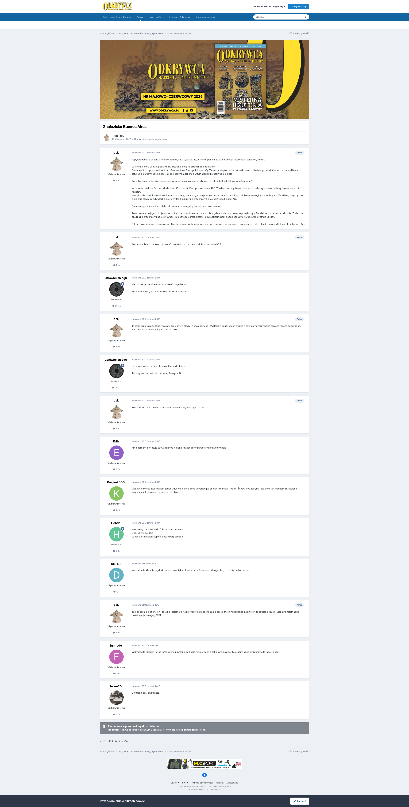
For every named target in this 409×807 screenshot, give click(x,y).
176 (118, 673)
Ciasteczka (232, 782)
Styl (184, 782)
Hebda (115, 523)
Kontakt (220, 782)
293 (117, 510)
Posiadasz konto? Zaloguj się (268, 6)
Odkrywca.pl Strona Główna (117, 17)
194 (118, 591)
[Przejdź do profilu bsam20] (116, 697)
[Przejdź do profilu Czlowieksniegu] (116, 289)
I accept (301, 801)
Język (174, 782)
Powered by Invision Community (204, 789)
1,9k (117, 180)
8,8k (117, 551)
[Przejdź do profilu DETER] (116, 575)
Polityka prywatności (202, 782)
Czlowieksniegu (116, 278)
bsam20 (116, 686)
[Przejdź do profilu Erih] (116, 452)
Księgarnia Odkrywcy (179, 17)
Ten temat (293, 17)
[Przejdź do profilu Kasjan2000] (116, 493)
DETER (116, 563)
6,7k (117, 469)
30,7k (117, 306)
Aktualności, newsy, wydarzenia (150, 139)
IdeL (121, 135)
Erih (116, 441)
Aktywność (156, 17)
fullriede (116, 645)
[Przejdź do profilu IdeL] (106, 137)
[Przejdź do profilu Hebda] (116, 534)
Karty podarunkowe (205, 17)
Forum (139, 17)
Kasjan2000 (116, 482)
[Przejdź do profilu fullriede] (116, 657)
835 (117, 714)
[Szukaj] (305, 17)
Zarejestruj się (299, 6)
